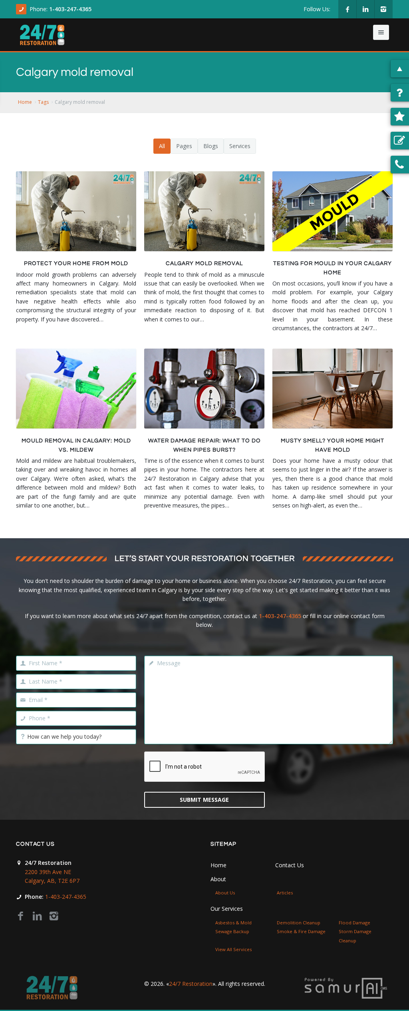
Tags (43, 102)
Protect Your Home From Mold (76, 263)
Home (25, 102)
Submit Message (204, 799)
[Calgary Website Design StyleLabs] (346, 987)
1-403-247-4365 (70, 9)
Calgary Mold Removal (204, 263)
